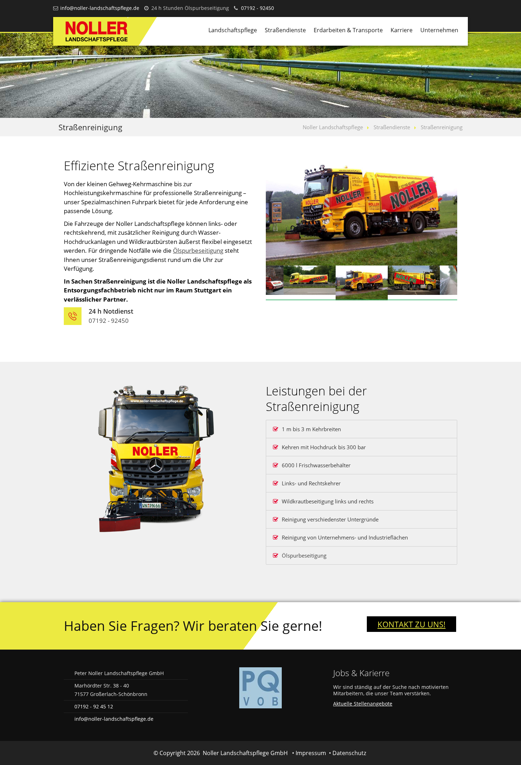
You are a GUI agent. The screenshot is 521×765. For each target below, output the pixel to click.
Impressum (311, 753)
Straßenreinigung (442, 127)
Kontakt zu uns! (411, 624)
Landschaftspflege (232, 30)
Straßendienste (285, 30)
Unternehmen (439, 30)
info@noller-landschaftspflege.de (99, 8)
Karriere (402, 30)
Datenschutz (349, 753)
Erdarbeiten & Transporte (348, 30)
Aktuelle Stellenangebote (362, 703)
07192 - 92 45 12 (93, 706)
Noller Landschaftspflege (333, 127)
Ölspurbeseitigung (198, 250)
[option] (361, 211)
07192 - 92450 (257, 8)
